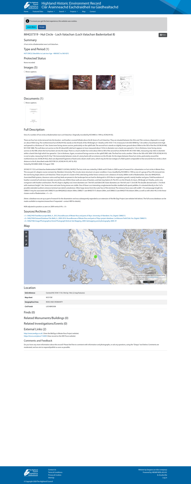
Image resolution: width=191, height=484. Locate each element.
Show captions (30, 72)
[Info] (26, 241)
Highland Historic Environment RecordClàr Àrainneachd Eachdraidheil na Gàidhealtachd (80, 5)
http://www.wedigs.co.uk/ (33, 333)
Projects (73, 12)
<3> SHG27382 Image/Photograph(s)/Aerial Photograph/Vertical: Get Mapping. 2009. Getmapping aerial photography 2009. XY (70, 221)
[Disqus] (95, 380)
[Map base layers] (26, 237)
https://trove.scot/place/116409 (35, 336)
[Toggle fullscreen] (164, 231)
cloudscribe (163, 475)
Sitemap (51, 478)
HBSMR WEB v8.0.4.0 (159, 472)
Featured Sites (38, 12)
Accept (41, 27)
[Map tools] (26, 245)
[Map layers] (26, 233)
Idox (157, 470)
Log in (164, 478)
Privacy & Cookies (54, 475)
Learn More (31, 27)
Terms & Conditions (55, 472)
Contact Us (52, 470)
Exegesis (150, 470)
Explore (50, 12)
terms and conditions (152, 277)
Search (61, 12)
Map (83, 12)
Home (26, 12)
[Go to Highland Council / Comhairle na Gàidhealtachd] (31, 4)
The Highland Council (45, 481)
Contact (93, 12)
